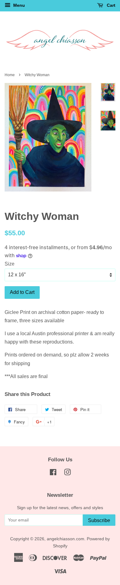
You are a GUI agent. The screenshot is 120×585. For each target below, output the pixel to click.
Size (9, 263)
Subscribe (99, 520)
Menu (18, 5)
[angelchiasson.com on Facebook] (53, 473)
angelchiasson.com (65, 539)
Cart (110, 5)
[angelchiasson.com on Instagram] (67, 473)
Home (10, 75)
